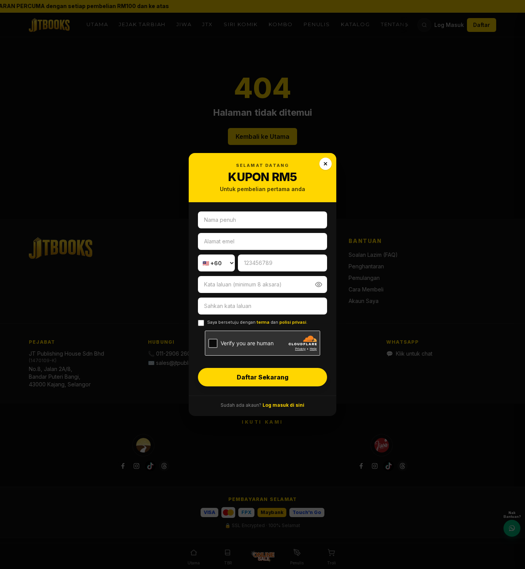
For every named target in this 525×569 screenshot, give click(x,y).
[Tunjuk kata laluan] (318, 284)
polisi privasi (292, 322)
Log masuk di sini (283, 405)
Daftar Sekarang (263, 377)
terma (263, 322)
